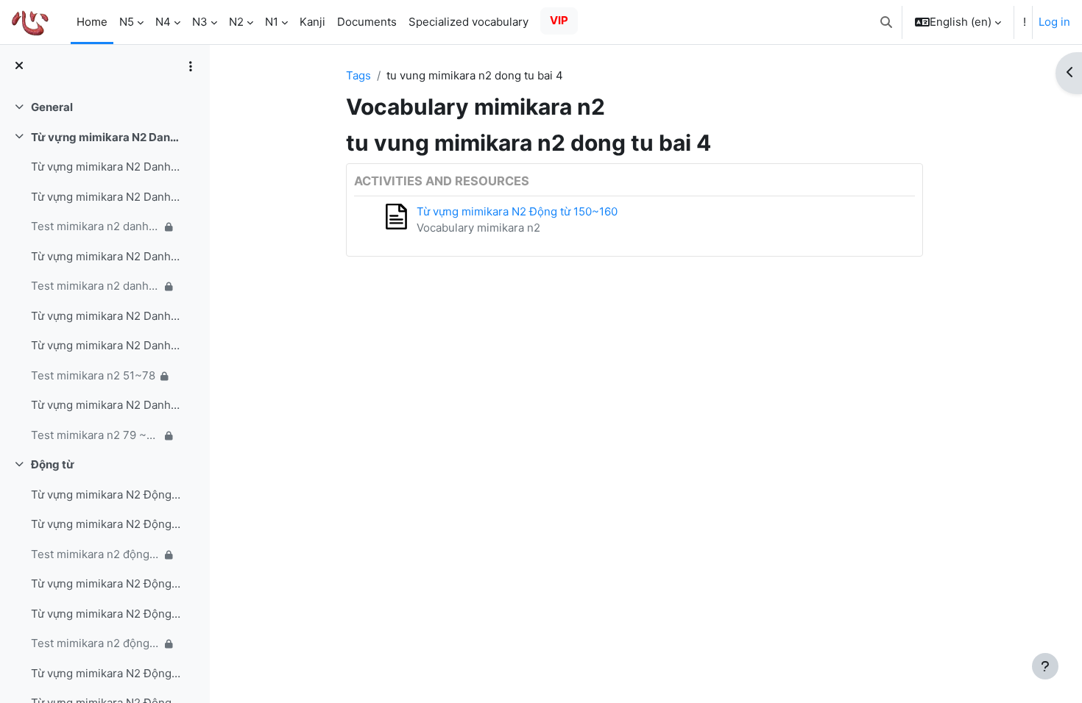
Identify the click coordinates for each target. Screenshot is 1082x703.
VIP (559, 20)
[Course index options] (190, 66)
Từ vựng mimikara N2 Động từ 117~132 (105, 524)
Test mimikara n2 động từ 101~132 (95, 554)
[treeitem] (104, 108)
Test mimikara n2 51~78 (93, 375)
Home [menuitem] (92, 22)
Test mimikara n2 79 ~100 (95, 435)
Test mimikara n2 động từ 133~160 (95, 643)
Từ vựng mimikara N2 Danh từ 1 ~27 (105, 167)
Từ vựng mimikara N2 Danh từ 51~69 (105, 316)
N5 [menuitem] (126, 22)
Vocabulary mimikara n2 (478, 228)
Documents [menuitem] (367, 22)
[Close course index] (19, 66)
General (52, 107)
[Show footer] (1045, 666)
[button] (886, 22)
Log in (1054, 22)
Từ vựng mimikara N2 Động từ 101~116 (105, 495)
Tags (358, 75)
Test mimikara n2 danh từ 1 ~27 (95, 226)
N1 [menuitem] (271, 22)
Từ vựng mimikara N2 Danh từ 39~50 (105, 256)
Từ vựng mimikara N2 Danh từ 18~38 (105, 197)
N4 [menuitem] (163, 22)
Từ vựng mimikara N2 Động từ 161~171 (105, 673)
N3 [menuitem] (200, 22)
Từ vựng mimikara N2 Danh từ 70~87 (105, 345)
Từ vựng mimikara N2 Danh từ (105, 137)
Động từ (52, 464)
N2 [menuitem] (236, 22)
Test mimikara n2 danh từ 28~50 (95, 286)
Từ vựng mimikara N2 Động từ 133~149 (105, 583)
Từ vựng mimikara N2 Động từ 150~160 (105, 614)
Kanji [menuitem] (312, 22)
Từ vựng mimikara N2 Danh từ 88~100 (105, 405)
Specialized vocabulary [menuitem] (468, 22)
